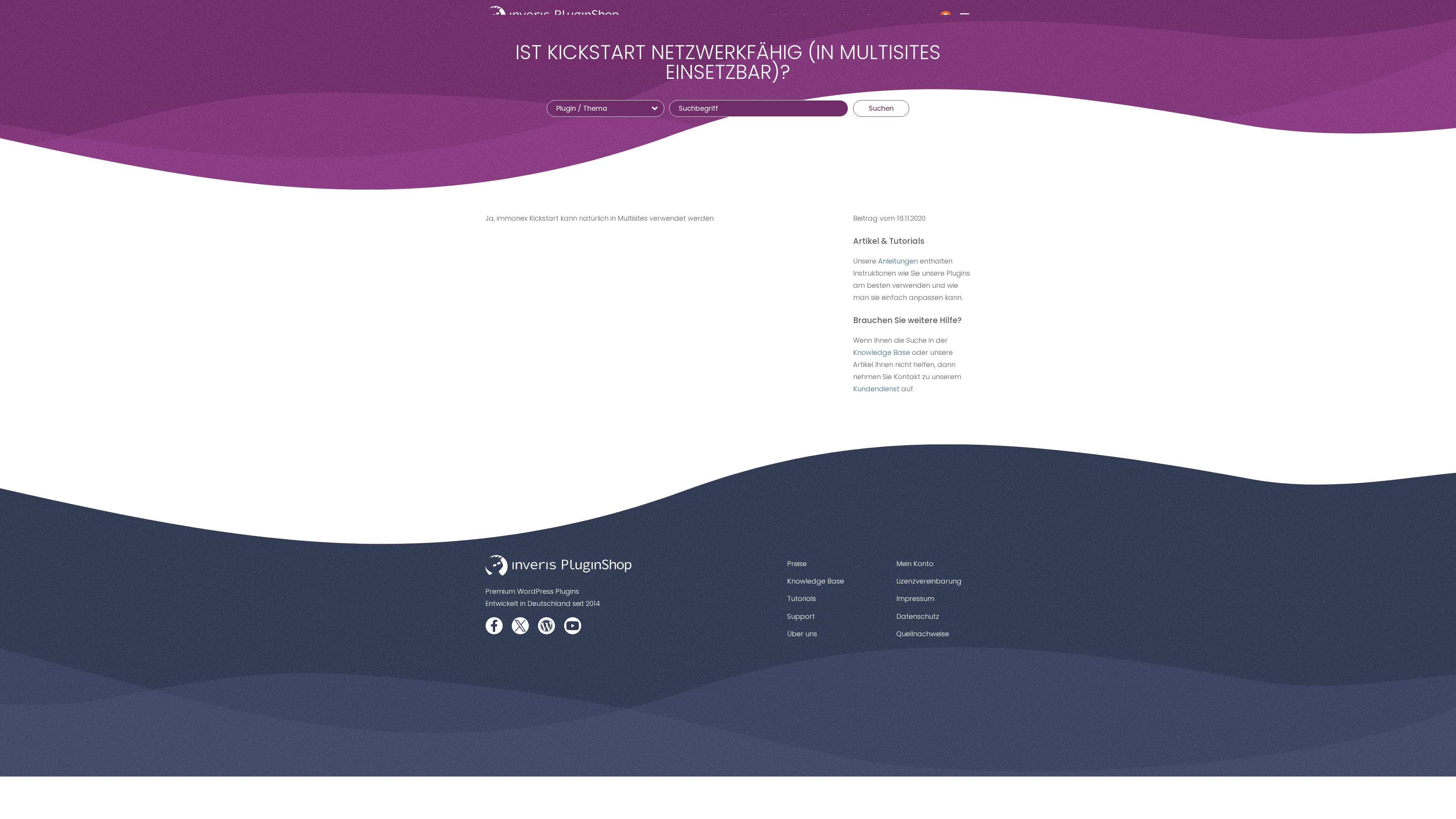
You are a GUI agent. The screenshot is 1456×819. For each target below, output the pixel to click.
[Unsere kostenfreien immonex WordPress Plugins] (547, 625)
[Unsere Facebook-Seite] (494, 625)
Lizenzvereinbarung (929, 581)
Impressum (915, 598)
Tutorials (801, 598)
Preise (797, 563)
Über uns (802, 634)
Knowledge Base (881, 352)
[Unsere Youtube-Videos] (573, 625)
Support (801, 616)
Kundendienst (876, 389)
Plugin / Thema (582, 108)
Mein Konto (915, 563)
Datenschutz (917, 616)
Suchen (881, 108)
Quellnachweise (922, 634)
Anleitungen (898, 261)
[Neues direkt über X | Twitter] (520, 625)
